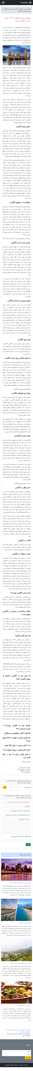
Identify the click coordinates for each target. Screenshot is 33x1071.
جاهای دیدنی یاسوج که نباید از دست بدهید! (21, 963)
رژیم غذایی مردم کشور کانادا (24, 1006)
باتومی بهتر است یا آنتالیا (25, 923)
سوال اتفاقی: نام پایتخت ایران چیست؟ (20, 836)
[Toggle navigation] (3, 2)
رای (5, 787)
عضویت (28, 1058)
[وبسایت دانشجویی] (26, 2)
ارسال (28, 845)
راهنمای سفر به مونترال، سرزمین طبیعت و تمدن (20, 883)
